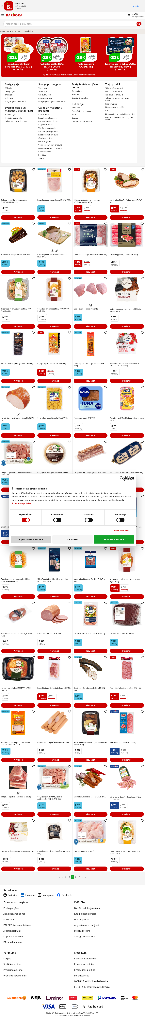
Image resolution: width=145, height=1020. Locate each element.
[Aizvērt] (2, 6)
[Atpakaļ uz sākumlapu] (14, 15)
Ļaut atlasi (72, 539)
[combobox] (72, 24)
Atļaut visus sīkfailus (114, 539)
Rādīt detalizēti (121, 530)
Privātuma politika (21, 503)
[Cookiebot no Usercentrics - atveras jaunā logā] (121, 478)
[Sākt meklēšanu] (139, 24)
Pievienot (18, 217)
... (62, 876)
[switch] (57, 520)
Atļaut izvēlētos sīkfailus (31, 539)
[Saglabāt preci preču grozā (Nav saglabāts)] (33, 169)
